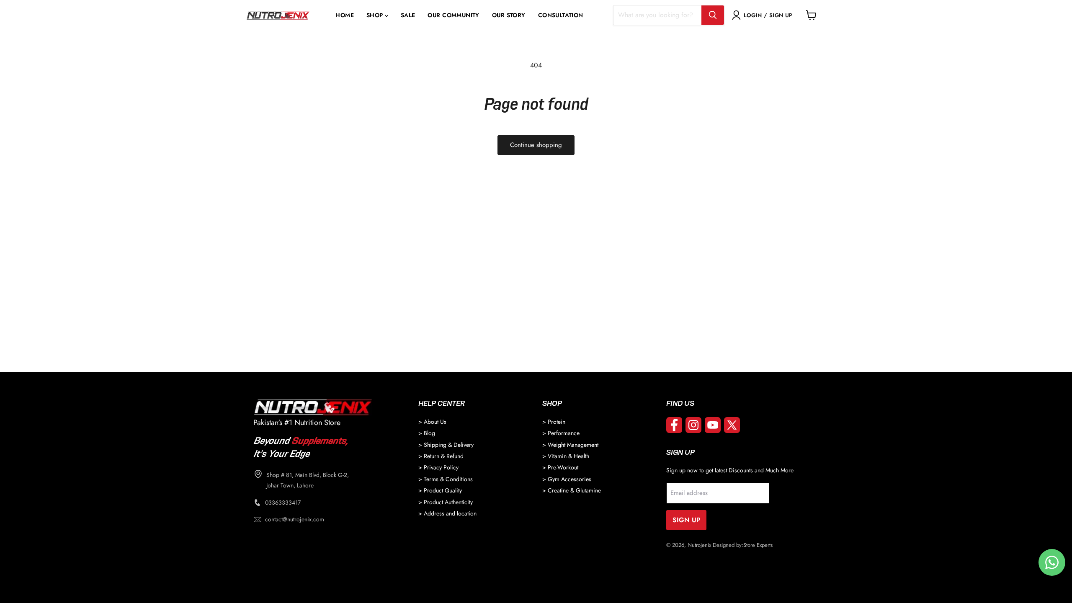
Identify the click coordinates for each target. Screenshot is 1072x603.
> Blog (426, 433)
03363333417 (283, 502)
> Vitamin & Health (565, 456)
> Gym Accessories (566, 479)
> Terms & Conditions (445, 479)
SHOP (374, 15)
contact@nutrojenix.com (294, 519)
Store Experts (758, 545)
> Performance (561, 433)
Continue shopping (536, 144)
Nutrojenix (699, 545)
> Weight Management (570, 445)
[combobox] (657, 15)
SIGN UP (687, 520)
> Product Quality (440, 490)
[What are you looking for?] (712, 15)
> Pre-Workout (560, 467)
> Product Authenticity (445, 502)
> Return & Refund (441, 456)
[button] (377, 15)
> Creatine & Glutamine (571, 490)
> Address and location (447, 513)
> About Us (432, 421)
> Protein (553, 421)
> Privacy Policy (438, 467)
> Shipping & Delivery (446, 445)
